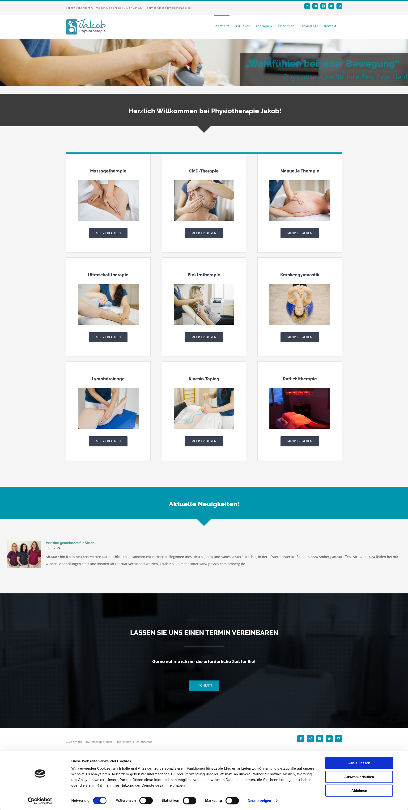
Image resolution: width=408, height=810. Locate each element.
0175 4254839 (133, 8)
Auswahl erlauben (359, 777)
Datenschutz (144, 742)
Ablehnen (359, 791)
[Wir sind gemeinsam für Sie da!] (24, 554)
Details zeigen (259, 801)
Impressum (123, 742)
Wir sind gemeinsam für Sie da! (71, 543)
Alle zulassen (359, 763)
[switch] (146, 800)
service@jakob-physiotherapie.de (169, 8)
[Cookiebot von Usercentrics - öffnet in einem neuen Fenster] (40, 800)
